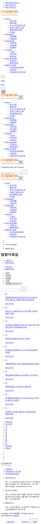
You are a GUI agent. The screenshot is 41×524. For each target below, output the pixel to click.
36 (6, 436)
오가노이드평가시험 (17, 25)
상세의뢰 (13, 45)
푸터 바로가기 (10, 7)
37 (6, 438)
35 (6, 434)
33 (6, 430)
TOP (34, 522)
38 (6, 440)
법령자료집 (14, 63)
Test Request (9, 41)
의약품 (8, 276)
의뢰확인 (13, 47)
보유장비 (13, 56)
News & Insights (11, 58)
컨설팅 (12, 32)
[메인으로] (9, 15)
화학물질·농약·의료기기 (13, 283)
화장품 (8, 278)
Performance (9, 34)
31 (6, 426)
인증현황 (13, 36)
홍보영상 (11, 522)
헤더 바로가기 (10, 5)
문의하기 (25, 522)
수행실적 (13, 39)
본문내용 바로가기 (12, 3)
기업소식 (13, 60)
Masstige (16, 515)
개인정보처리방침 (17, 67)
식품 (7, 281)
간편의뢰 (13, 43)
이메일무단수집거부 (17, 72)
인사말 (12, 52)
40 (6, 444)
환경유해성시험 (16, 30)
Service (7, 19)
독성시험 (13, 21)
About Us (8, 50)
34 (6, 432)
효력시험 (13, 23)
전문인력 (13, 54)
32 (6, 428)
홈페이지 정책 (10, 65)
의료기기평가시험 (17, 28)
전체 (7, 273)
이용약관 (13, 70)
